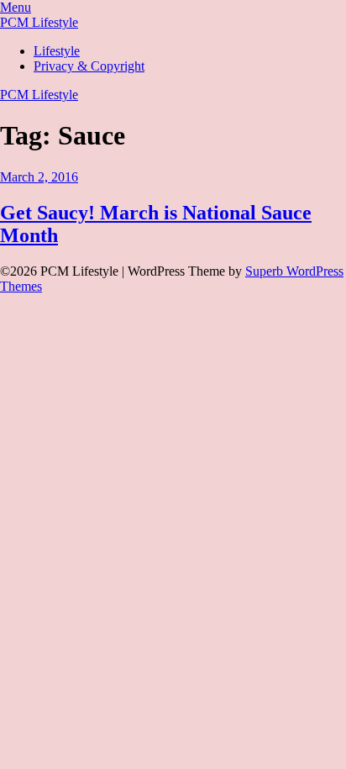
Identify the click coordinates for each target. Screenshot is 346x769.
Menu (15, 7)
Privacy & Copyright (89, 66)
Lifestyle (57, 51)
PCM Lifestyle (39, 22)
